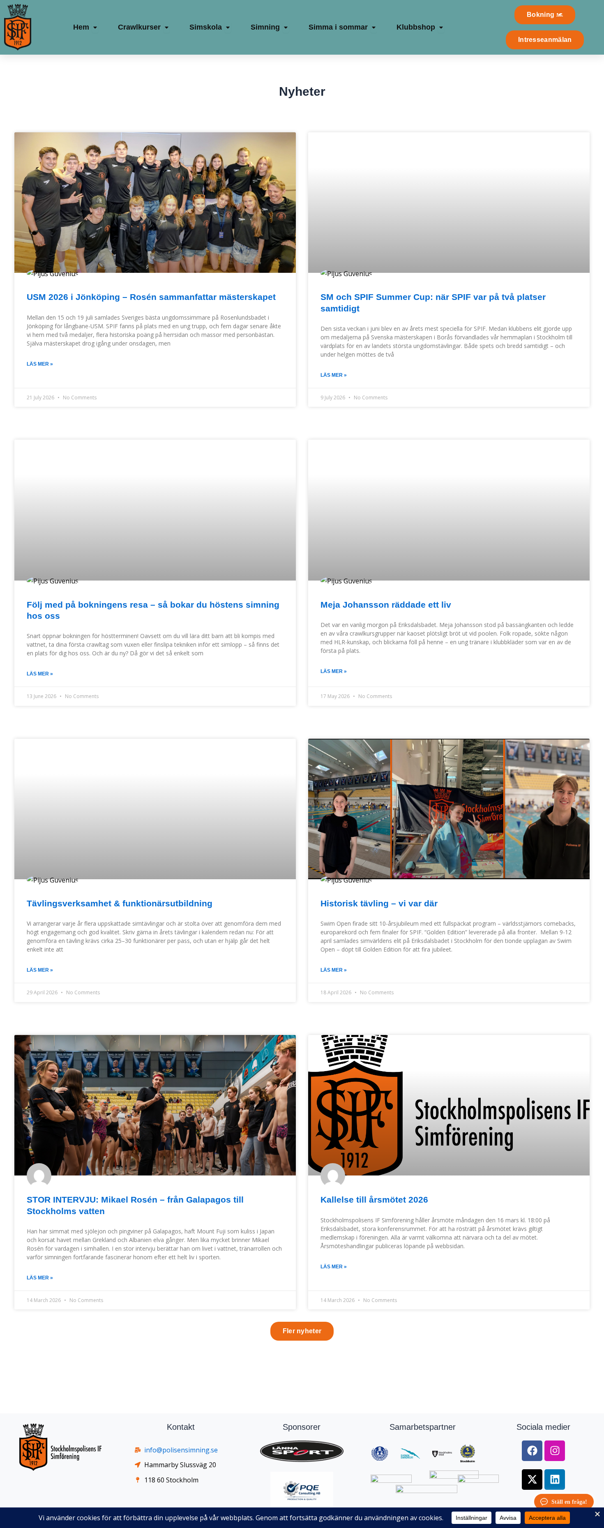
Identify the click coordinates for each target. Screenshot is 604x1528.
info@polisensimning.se (181, 1449)
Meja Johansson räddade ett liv (385, 604)
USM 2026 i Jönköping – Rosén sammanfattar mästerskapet (152, 297)
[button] (302, 1331)
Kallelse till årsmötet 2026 (374, 1199)
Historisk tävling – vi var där (379, 903)
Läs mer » (40, 364)
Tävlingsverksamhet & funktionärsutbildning (119, 903)
